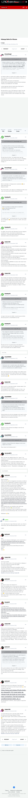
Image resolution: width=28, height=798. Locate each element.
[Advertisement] (14, 24)
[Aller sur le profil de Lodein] (2, 520)
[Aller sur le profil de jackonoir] (2, 476)
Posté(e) (11, 55)
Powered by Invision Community (14, 796)
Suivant (23, 48)
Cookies (18, 792)
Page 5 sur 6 (14, 48)
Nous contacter (11, 792)
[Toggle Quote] (3, 59)
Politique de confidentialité (16, 790)
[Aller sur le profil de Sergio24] (2, 603)
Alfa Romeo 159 (14, 44)
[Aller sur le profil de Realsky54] (2, 137)
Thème (6, 790)
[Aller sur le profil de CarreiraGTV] (2, 454)
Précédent (5, 48)
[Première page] (2, 49)
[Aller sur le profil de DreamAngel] (2, 54)
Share (7, 745)
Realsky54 (16, 59)
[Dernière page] (26, 49)
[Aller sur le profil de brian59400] (2, 357)
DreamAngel (16, 141)
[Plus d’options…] (25, 55)
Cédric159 (16, 298)
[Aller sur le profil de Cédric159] (2, 242)
